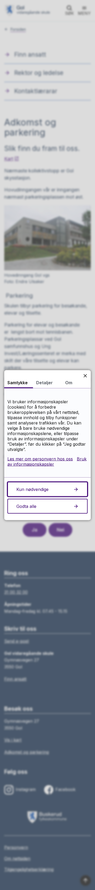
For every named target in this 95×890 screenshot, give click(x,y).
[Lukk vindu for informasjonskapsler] (85, 375)
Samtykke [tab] (17, 382)
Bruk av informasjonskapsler (47, 461)
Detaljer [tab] (44, 382)
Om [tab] (68, 382)
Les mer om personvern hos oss (40, 458)
